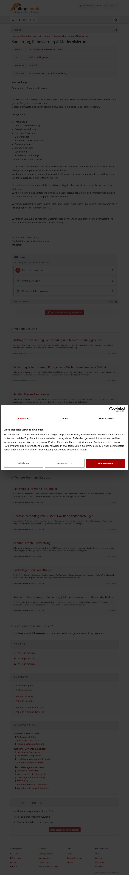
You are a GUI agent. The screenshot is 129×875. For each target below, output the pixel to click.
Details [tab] (64, 418)
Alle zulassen (105, 463)
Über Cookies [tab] (106, 418)
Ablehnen (23, 463)
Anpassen (62, 463)
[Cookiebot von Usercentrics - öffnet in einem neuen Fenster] (111, 409)
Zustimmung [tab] (22, 418)
